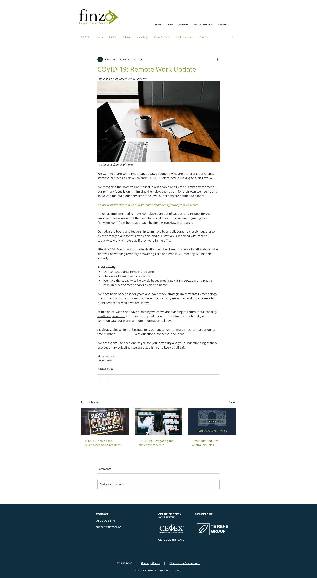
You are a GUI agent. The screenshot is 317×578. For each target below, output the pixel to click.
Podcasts (204, 37)
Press (100, 37)
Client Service (161, 37)
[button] (203, 24)
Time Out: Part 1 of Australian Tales (205, 443)
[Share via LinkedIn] (107, 380)
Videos (126, 37)
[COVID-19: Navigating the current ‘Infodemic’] (159, 421)
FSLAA (112, 37)
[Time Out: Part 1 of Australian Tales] (212, 421)
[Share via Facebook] (99, 380)
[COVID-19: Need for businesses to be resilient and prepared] (105, 421)
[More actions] (218, 59)
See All (232, 401)
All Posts (85, 37)
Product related (184, 37)
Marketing (142, 37)
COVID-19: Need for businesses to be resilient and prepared (102, 443)
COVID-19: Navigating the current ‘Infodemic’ (156, 443)
